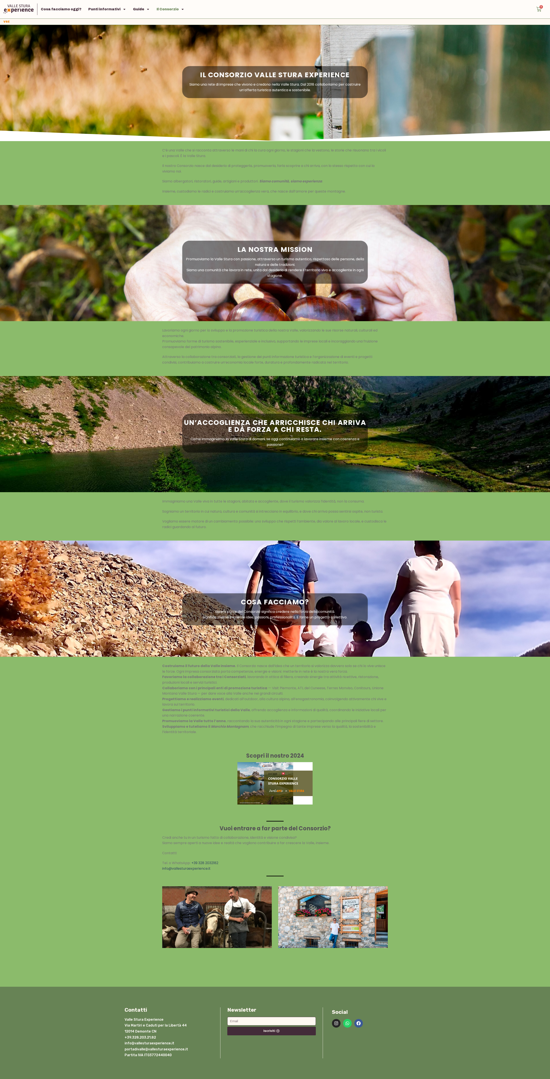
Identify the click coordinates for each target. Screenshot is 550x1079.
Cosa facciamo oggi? (61, 9)
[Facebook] (358, 1023)
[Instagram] (336, 1023)
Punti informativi (104, 9)
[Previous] (169, 920)
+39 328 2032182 (204, 862)
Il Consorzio (168, 9)
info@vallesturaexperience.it (186, 868)
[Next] (381, 920)
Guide (138, 9)
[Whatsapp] (347, 1023)
